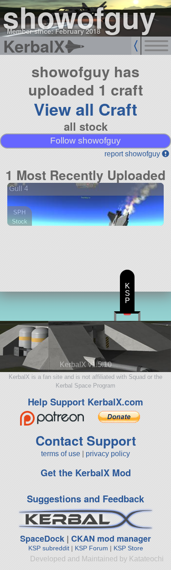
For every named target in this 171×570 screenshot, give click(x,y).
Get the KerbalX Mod (86, 472)
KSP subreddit (48, 548)
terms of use (60, 454)
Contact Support (86, 440)
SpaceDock (42, 538)
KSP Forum (91, 548)
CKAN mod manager (111, 538)
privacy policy (108, 454)
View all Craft (85, 109)
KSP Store (128, 548)
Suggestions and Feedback (85, 498)
